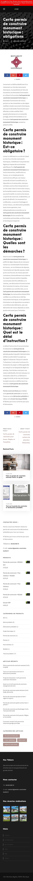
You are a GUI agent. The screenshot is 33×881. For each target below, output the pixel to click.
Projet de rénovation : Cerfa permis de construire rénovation (14, 678)
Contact (7, 858)
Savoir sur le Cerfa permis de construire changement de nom (14, 685)
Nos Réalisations (9, 840)
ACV (4, 618)
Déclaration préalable (9, 627)
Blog (6, 853)
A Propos (7, 835)
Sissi (7, 41)
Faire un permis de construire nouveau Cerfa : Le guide (15, 476)
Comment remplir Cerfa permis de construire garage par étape (13, 722)
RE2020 (5, 649)
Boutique (26, 877)
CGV (4, 877)
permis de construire (13, 393)
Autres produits (7, 622)
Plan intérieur (7, 644)
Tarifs (6, 849)
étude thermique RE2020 (19, 399)
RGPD (20, 877)
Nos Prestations (9, 844)
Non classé (22, 740)
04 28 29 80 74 (15, 544)
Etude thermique (8, 631)
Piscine (5, 640)
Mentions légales (12, 877)
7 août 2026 (9, 473)
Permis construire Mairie (10, 391)
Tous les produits (8, 653)
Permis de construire (19, 41)
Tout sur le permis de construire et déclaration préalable (16, 506)
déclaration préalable (20, 396)
